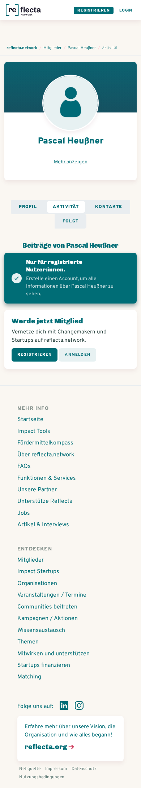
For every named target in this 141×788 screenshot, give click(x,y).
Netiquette (29, 769)
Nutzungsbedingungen (41, 777)
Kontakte (109, 207)
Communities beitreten (47, 607)
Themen (28, 642)
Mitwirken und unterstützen (53, 654)
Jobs (23, 513)
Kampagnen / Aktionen (47, 618)
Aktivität (66, 207)
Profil (28, 207)
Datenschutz (84, 769)
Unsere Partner (37, 489)
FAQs (24, 466)
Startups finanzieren (43, 665)
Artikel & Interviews (43, 524)
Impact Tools (33, 431)
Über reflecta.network (45, 455)
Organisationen (37, 583)
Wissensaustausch (41, 630)
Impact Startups (38, 571)
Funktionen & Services (46, 478)
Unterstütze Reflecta (44, 501)
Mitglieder (30, 560)
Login (125, 10)
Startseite (30, 419)
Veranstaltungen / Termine (51, 595)
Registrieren (93, 10)
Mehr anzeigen (70, 162)
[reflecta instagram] (79, 707)
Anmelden (77, 354)
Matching (29, 677)
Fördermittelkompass (45, 443)
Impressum (56, 769)
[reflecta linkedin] (64, 707)
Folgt (70, 221)
